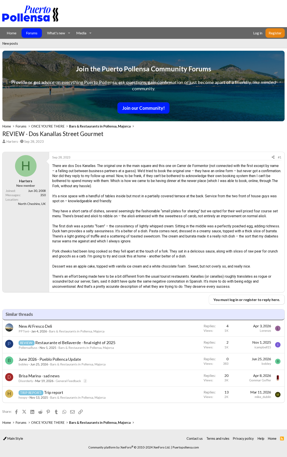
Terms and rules (217, 438)
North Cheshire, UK (32, 204)
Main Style (15, 438)
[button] (69, 33)
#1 (279, 157)
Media (81, 33)
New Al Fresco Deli (35, 326)
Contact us (195, 438)
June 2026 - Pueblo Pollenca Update (50, 359)
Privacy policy (243, 438)
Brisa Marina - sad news (39, 375)
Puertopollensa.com (186, 447)
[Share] (273, 157)
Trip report (53, 392)
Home (11, 33)
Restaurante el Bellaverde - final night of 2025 (75, 342)
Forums (31, 33)
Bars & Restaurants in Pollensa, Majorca (76, 331)
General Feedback (68, 381)
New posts (10, 43)
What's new (56, 33)
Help (260, 438)
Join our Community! (143, 108)
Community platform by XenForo (129, 447)
